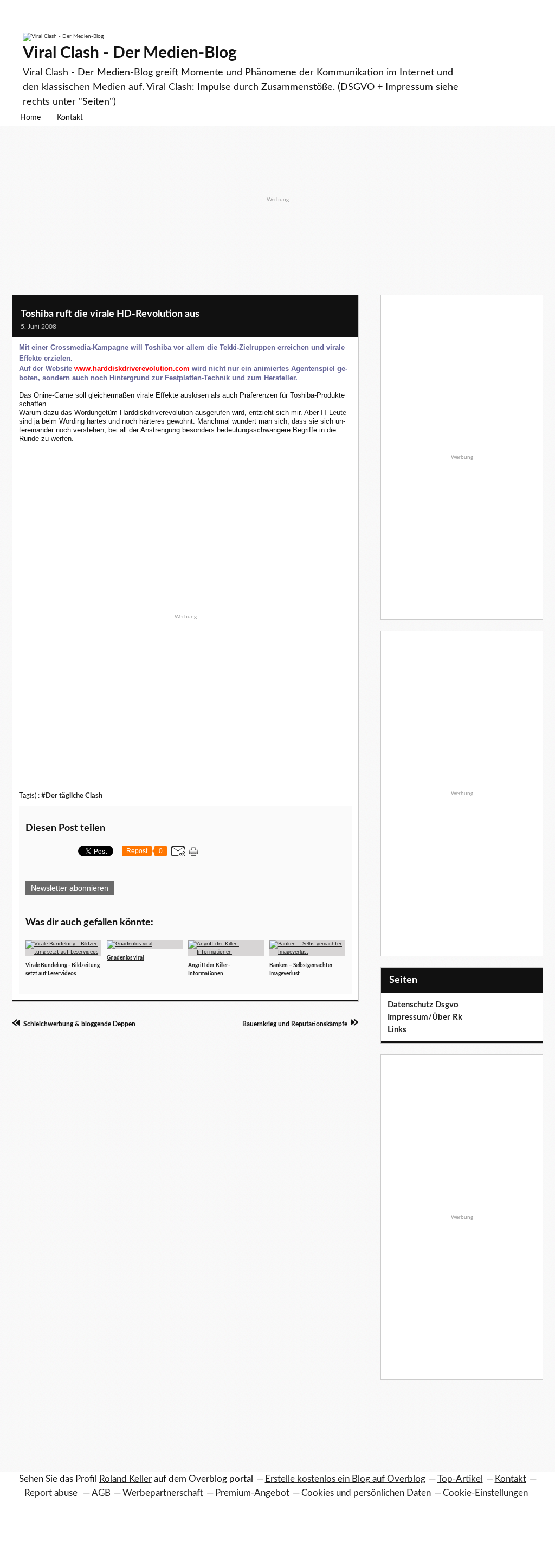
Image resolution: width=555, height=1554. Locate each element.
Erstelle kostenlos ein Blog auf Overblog (345, 1478)
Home (30, 117)
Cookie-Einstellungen (485, 1493)
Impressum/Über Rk (425, 1017)
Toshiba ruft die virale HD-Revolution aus (110, 314)
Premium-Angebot (252, 1493)
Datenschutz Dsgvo (423, 1005)
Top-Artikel (460, 1478)
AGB (101, 1493)
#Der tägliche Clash (71, 795)
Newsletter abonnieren (69, 888)
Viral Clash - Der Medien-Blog (130, 53)
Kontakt (70, 117)
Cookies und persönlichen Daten (366, 1493)
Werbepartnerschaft (162, 1493)
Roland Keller (125, 1478)
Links (397, 1030)
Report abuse (52, 1493)
